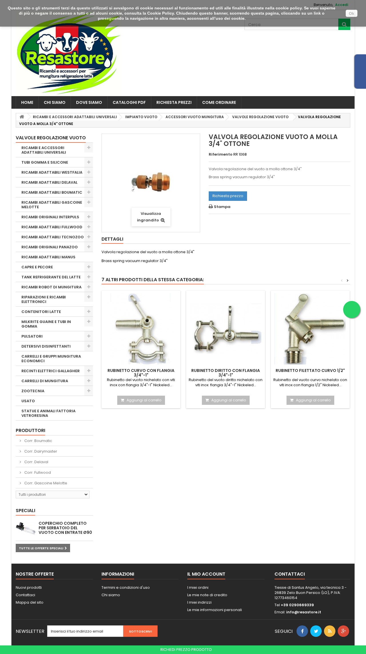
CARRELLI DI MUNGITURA (44, 381)
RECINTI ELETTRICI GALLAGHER (50, 371)
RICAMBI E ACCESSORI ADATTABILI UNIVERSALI (43, 150)
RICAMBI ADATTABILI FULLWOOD (51, 227)
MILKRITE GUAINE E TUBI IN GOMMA (46, 324)
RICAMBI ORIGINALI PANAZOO (49, 247)
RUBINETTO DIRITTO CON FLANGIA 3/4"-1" (225, 372)
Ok (351, 13)
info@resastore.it (303, 612)
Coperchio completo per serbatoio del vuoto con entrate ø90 (65, 527)
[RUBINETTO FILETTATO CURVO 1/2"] (310, 328)
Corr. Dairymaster (40, 451)
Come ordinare (219, 102)
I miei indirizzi (199, 602)
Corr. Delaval (35, 462)
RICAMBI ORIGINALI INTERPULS (50, 217)
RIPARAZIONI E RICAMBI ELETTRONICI (43, 299)
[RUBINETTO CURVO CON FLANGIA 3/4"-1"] (141, 328)
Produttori (30, 430)
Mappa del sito (29, 602)
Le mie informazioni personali (214, 610)
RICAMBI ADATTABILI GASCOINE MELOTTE (51, 205)
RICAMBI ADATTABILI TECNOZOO (52, 237)
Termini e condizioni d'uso (126, 587)
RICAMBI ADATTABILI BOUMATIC (51, 192)
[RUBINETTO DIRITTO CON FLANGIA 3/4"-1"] (225, 328)
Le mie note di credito (207, 595)
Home (27, 102)
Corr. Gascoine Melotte (45, 483)
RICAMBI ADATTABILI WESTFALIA (51, 172)
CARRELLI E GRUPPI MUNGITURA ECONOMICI (51, 359)
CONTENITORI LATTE (41, 311)
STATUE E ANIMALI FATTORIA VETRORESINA (48, 413)
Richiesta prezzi (174, 102)
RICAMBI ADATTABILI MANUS (48, 257)
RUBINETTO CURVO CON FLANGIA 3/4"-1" (141, 372)
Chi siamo (54, 102)
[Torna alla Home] (21, 116)
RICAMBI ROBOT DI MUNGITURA (51, 287)
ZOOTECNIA (32, 391)
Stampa (222, 206)
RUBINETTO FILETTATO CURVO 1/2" (310, 370)
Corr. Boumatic (37, 440)
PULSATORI (32, 336)
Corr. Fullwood (37, 472)
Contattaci (25, 595)
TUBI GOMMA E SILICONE (44, 162)
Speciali (25, 510)
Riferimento (220, 154)
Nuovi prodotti (29, 587)
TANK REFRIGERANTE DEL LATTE (51, 277)
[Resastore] (69, 53)
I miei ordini (197, 587)
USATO (28, 401)
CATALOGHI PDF (129, 102)
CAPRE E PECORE (37, 267)
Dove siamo (89, 102)
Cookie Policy (160, 13)
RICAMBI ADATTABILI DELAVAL (49, 182)
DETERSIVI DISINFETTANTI (46, 346)
